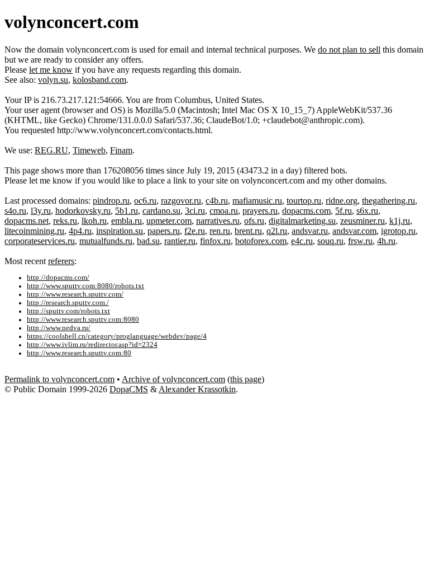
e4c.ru (302, 241)
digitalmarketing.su (302, 221)
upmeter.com (169, 221)
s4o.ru (15, 210)
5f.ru (343, 210)
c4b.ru (217, 200)
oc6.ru (145, 200)
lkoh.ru (94, 221)
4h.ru (386, 241)
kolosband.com (99, 79)
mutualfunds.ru (105, 241)
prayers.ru (260, 210)
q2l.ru (276, 231)
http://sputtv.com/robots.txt (68, 311)
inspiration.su (119, 231)
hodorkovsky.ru (83, 210)
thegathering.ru (388, 200)
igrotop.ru (398, 231)
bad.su (148, 241)
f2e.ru (194, 231)
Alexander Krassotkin (197, 389)
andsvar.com (354, 231)
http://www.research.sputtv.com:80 (79, 353)
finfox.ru (215, 241)
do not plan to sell (349, 49)
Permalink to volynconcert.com (59, 379)
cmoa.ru (223, 210)
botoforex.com (261, 241)
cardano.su (161, 210)
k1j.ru (399, 221)
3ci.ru (195, 210)
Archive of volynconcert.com (173, 379)
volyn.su (53, 79)
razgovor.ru (181, 200)
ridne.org (342, 200)
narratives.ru (218, 221)
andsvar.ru (310, 231)
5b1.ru (126, 210)
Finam (121, 150)
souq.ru (330, 241)
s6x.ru (367, 210)
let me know (51, 69)
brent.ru (248, 231)
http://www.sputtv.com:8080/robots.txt (85, 286)
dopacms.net (26, 221)
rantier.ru (180, 241)
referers (61, 261)
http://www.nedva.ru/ (58, 328)
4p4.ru (80, 231)
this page (245, 379)
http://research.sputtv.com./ (68, 303)
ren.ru (219, 231)
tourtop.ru (304, 200)
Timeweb (89, 150)
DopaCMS (128, 389)
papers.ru (163, 231)
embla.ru (126, 221)
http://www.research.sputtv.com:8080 (83, 319)
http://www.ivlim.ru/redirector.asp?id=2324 (92, 345)
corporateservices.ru (39, 241)
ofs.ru (254, 221)
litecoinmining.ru (34, 231)
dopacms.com (306, 210)
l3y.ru (41, 210)
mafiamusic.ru (257, 200)
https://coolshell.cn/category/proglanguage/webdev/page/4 (117, 336)
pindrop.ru (111, 200)
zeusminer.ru (362, 221)
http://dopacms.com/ (58, 277)
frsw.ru (360, 241)
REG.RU (51, 150)
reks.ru (65, 221)
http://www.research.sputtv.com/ (75, 294)
